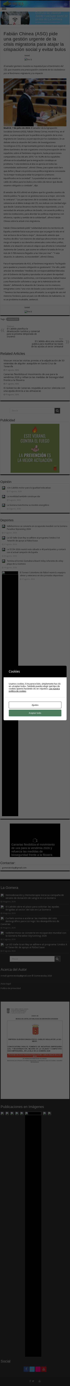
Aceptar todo (35, 713)
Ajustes (35, 705)
